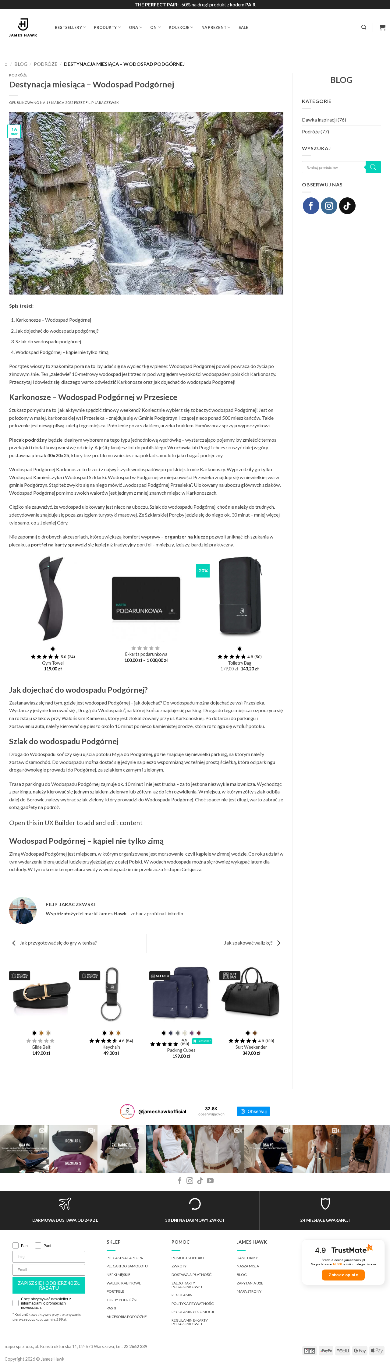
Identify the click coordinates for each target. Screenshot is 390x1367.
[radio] (53, 649)
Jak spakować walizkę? (249, 942)
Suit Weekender (251, 1047)
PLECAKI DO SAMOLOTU (127, 1266)
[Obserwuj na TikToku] (347, 206)
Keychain (111, 1047)
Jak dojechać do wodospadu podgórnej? (57, 331)
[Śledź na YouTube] (210, 1181)
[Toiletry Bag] (239, 598)
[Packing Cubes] (181, 994)
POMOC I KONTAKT (188, 1258)
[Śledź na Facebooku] (311, 206)
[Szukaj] (373, 167)
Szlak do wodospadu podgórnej (48, 341)
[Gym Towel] (53, 598)
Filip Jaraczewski (103, 102)
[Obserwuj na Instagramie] (329, 206)
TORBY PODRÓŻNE (123, 1300)
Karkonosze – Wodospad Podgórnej (53, 320)
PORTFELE (115, 1291)
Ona (133, 27)
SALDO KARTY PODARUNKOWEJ (187, 1285)
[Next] (273, 606)
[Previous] (19, 606)
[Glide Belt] (41, 994)
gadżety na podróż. (40, 807)
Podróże (45, 64)
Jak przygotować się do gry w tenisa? (58, 942)
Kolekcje (179, 27)
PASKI (111, 1308)
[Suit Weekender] (251, 994)
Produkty (105, 27)
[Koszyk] (382, 27)
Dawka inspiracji (319, 119)
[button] (363, 27)
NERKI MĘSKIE (118, 1274)
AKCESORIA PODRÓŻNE (127, 1316)
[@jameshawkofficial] (127, 1111)
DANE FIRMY (247, 1258)
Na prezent (214, 27)
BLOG (341, 80)
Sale (243, 27)
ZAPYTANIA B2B (250, 1283)
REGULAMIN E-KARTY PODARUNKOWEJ (190, 1322)
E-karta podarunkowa (146, 654)
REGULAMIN (182, 1295)
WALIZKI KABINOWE (124, 1283)
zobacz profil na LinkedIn (156, 913)
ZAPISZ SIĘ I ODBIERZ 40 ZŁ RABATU (49, 1285)
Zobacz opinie (343, 1275)
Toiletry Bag (239, 663)
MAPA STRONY (249, 1291)
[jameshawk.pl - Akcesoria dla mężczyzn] (25, 27)
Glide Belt (41, 1047)
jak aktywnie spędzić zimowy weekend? (99, 410)
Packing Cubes (181, 1050)
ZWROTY (179, 1266)
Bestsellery (68, 27)
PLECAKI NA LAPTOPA (125, 1258)
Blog (20, 64)
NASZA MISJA (248, 1266)
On (153, 27)
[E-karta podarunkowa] (146, 598)
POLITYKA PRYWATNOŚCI (193, 1303)
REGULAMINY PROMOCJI (193, 1311)
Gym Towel (53, 663)
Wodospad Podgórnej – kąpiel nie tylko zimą (62, 352)
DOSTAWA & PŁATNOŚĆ (191, 1274)
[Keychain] (111, 994)
